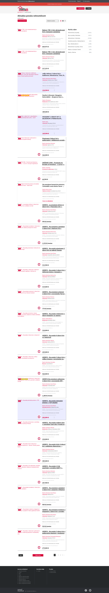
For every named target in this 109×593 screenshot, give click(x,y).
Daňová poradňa (53, 572)
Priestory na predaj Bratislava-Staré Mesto (49, 415)
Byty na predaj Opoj (45, 131)
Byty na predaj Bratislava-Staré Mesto (48, 262)
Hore (21, 555)
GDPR (20, 573)
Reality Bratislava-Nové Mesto (49, 78)
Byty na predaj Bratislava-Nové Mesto (48, 87)
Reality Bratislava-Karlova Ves (49, 231)
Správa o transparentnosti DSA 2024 (25, 582)
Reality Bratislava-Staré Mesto (49, 209)
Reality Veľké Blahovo (47, 318)
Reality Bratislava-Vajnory (48, 340)
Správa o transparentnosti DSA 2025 (25, 583)
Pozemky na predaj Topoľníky (47, 176)
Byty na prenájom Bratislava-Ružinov (48, 306)
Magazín (79, 1)
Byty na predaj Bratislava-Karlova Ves (48, 284)
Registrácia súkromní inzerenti (24, 577)
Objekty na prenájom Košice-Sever (48, 198)
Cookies (20, 572)
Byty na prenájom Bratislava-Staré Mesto (49, 219)
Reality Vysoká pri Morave (48, 427)
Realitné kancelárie (72, 1)
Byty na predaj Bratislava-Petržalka (48, 371)
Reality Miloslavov (46, 100)
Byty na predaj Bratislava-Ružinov (47, 44)
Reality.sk (21, 12)
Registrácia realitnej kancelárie (24, 576)
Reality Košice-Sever (47, 189)
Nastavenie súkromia (22, 579)
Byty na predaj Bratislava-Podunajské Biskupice (50, 545)
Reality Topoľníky (46, 167)
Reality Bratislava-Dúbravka (48, 143)
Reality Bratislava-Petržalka (48, 362)
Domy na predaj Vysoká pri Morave (48, 436)
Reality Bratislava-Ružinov (48, 35)
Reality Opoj (45, 121)
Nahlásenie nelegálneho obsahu (24, 580)
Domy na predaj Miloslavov (47, 109)
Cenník (20, 575)
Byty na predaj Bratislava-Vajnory (47, 349)
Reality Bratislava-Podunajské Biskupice (51, 536)
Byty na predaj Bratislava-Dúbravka (48, 152)
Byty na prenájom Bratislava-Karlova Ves (49, 240)
